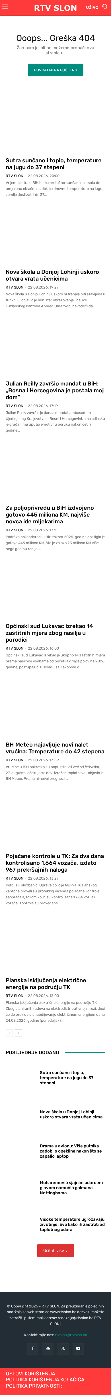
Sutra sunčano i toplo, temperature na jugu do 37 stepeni (54, 164)
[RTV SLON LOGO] (55, 7)
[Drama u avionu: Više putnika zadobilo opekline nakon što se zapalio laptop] (21, 1150)
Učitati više (53, 1250)
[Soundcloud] (48, 1348)
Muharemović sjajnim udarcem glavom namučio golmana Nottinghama (71, 1187)
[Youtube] (78, 1348)
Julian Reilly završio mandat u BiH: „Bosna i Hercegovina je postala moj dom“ (55, 390)
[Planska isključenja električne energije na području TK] (55, 943)
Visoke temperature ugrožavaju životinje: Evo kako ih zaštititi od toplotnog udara (72, 1224)
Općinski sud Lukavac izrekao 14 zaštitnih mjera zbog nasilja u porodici (49, 633)
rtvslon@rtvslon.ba (71, 1335)
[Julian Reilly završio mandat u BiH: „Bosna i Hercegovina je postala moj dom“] (55, 346)
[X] (63, 1348)
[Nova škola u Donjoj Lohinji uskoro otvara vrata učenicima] (55, 234)
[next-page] (18, 1033)
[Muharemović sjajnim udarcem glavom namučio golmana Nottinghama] (21, 1187)
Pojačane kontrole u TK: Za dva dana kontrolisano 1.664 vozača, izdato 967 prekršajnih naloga (55, 863)
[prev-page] (9, 1033)
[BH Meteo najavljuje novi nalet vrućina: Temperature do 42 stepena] (55, 707)
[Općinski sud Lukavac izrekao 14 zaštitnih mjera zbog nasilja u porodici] (55, 588)
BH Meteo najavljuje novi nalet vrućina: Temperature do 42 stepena (55, 748)
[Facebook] (32, 1348)
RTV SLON (14, 176)
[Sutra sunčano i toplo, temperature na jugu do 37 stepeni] (55, 123)
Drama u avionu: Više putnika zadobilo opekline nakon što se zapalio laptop (71, 1151)
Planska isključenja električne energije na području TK (46, 983)
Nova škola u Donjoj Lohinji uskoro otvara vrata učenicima (52, 275)
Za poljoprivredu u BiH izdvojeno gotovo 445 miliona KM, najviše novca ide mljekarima (50, 514)
